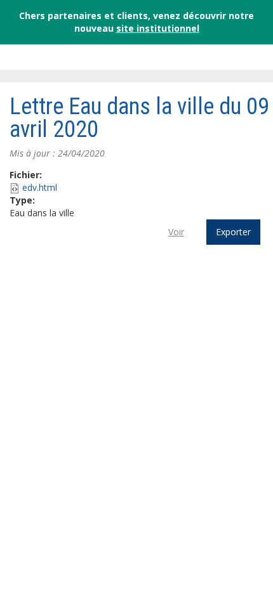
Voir (176, 232)
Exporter (233, 232)
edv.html (39, 187)
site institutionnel (157, 28)
